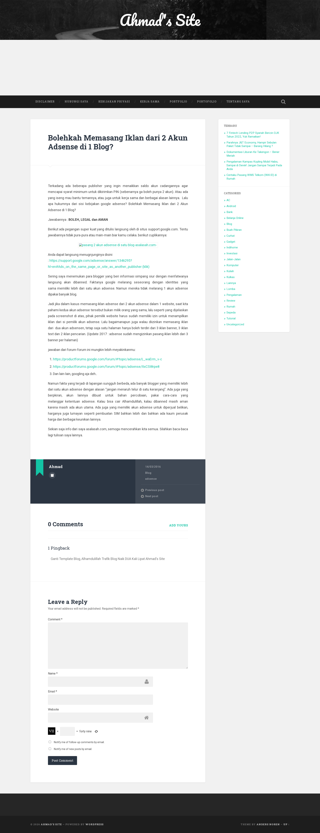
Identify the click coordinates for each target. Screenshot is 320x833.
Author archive (52, 475)
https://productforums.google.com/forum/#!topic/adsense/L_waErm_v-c (107, 359)
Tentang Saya (238, 101)
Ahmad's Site (160, 19)
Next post (151, 496)
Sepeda (231, 312)
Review (230, 300)
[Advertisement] (160, 68)
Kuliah (230, 271)
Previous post (154, 490)
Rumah (230, 306)
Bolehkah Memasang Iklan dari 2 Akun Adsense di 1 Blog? (118, 142)
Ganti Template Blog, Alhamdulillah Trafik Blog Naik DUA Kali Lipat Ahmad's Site (108, 559)
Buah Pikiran (234, 230)
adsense (151, 478)
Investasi (231, 253)
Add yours (178, 525)
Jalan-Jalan (233, 259)
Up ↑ (286, 824)
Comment (55, 619)
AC (228, 200)
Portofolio (206, 101)
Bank (229, 212)
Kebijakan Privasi (114, 101)
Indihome (232, 247)
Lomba (230, 289)
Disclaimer (45, 101)
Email (52, 691)
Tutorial (231, 318)
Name (53, 673)
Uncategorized (235, 324)
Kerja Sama (150, 101)
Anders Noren (268, 824)
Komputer (232, 265)
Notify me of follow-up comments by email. (79, 742)
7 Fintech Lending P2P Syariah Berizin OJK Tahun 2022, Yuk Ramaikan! (252, 134)
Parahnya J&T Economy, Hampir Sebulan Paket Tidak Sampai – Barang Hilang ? (251, 144)
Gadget (230, 241)
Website (53, 709)
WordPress (94, 824)
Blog (148, 473)
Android (231, 206)
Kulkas (230, 277)
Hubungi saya (76, 101)
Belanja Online (235, 218)
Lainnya (231, 283)
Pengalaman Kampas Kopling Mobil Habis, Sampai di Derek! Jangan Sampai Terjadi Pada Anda (254, 165)
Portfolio (178, 101)
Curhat (230, 235)
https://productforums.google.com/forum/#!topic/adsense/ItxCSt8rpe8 (106, 366)
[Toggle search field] (283, 101)
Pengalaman (234, 295)
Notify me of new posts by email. (73, 749)
